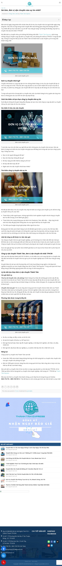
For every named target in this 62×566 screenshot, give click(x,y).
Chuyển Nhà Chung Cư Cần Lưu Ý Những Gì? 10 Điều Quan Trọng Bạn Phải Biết (29, 453)
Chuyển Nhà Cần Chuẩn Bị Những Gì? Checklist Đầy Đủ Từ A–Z (24, 469)
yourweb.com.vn (44, 564)
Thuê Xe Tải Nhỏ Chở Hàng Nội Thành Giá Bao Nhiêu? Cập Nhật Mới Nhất (27, 485)
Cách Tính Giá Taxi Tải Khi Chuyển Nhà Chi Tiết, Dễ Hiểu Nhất (24, 474)
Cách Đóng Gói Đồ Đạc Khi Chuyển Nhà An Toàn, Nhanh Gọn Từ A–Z (26, 458)
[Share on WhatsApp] (2, 387)
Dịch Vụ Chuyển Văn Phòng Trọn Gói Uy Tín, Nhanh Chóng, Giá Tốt (25, 479)
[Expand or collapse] (59, 19)
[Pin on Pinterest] (14, 387)
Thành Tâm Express (25, 13)
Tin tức (3, 8)
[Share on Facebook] (5, 387)
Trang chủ (28, 561)
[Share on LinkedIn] (17, 387)
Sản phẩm (34, 561)
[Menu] (60, 3)
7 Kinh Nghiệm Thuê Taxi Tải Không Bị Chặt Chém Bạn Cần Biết (24, 463)
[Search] (1, 2)
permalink (29, 391)
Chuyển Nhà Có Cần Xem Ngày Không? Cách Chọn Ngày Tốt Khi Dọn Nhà (27, 447)
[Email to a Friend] (11, 387)
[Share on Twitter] (8, 387)
